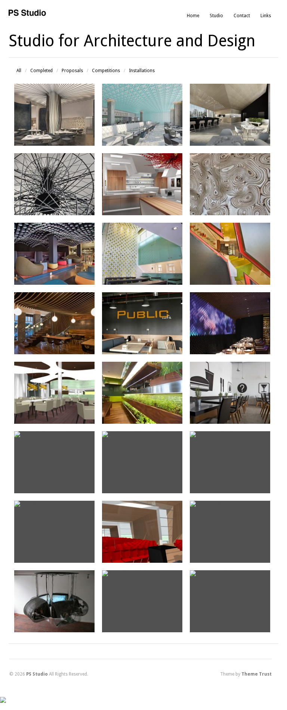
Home (193, 15)
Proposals (72, 70)
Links (265, 15)
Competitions (106, 70)
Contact (242, 15)
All (18, 70)
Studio (216, 15)
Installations (142, 70)
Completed (41, 70)
